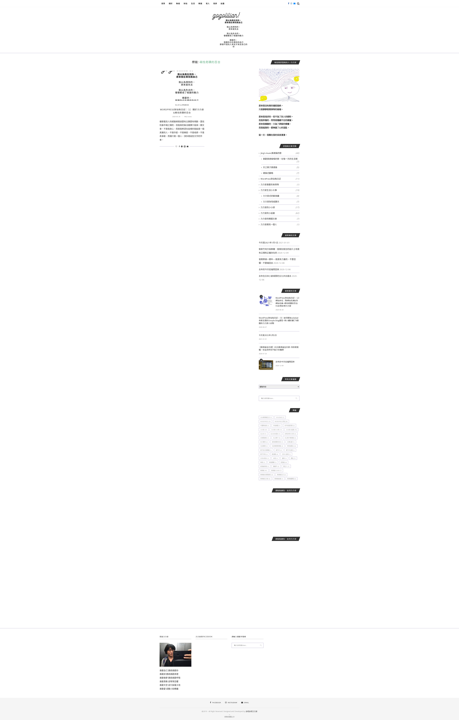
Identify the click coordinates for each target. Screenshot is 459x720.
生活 (193, 3)
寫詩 (215, 3)
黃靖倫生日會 (265, 479)
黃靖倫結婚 (278, 479)
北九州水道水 (275, 434)
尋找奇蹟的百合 (277, 442)
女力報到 (264, 442)
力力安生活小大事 (280, 190)
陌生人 (286, 466)
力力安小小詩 (276, 430)
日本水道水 (264, 458)
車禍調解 (272, 462)
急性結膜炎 (291, 446)
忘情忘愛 (291, 442)
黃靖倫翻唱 (291, 479)
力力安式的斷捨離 (281, 195)
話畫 (222, 3)
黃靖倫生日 (281, 475)
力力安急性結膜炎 (281, 201)
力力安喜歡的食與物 (280, 184)
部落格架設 (264, 466)
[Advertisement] (279, 513)
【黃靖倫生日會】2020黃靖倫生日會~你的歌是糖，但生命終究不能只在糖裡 (279, 348)
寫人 (208, 3)
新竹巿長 (264, 454)
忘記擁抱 (264, 446)
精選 (200, 3)
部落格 (284, 462)
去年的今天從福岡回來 (269, 269)
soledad (280, 417)
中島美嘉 (276, 425)
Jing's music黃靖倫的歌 (280, 153)
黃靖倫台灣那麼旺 (266, 475)
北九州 (263, 434)
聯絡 (178, 3)
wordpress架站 (281, 421)
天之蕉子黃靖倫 (281, 167)
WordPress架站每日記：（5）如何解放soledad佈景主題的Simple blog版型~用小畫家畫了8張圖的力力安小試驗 (279, 320)
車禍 (262, 462)
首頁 (163, 3)
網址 (293, 458)
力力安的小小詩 (280, 207)
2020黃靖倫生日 (266, 417)
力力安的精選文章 (280, 218)
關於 (171, 3)
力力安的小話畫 (280, 213)
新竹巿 (279, 450)
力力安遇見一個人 (280, 224)
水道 (275, 458)
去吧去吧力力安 (290, 434)
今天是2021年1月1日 (268, 242)
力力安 (263, 430)
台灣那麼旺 (264, 438)
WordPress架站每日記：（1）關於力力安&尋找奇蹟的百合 (182, 111)
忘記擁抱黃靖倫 (277, 446)
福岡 (284, 458)
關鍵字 (276, 466)
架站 (185, 3)
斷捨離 (275, 454)
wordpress (265, 421)
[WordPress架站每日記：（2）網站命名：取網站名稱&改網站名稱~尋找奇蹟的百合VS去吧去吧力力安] (266, 301)
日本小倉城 (286, 454)
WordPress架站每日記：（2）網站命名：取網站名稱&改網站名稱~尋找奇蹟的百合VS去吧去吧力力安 (287, 301)
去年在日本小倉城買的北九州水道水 (275, 276)
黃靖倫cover (276, 470)
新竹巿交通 (290, 450)
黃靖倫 (263, 470)
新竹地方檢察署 (266, 450)
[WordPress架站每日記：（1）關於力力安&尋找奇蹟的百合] (182, 86)
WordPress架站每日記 (182, 105)
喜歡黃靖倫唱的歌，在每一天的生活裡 (281, 158)
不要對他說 (264, 425)
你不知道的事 (290, 425)
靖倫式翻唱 (281, 173)
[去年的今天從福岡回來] (266, 365)
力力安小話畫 (291, 430)
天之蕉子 (276, 438)
